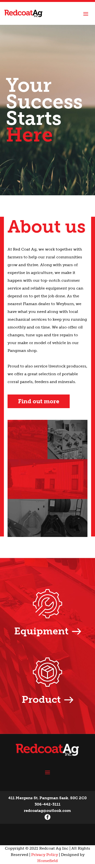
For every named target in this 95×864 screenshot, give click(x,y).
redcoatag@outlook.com (47, 810)
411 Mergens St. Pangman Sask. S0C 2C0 (47, 798)
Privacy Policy (44, 854)
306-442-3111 (47, 804)
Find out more (38, 401)
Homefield (47, 860)
